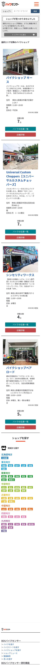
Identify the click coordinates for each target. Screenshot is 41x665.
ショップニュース (10, 653)
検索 (35, 11)
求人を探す (7, 659)
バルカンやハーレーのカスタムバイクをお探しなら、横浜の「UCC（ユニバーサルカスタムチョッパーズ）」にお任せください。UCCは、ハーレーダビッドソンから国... (20, 193)
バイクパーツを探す (11, 647)
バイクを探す (8, 644)
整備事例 (6, 656)
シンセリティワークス (20, 275)
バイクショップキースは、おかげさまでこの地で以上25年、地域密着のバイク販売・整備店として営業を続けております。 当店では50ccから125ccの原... (20, 91)
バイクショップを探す (12, 650)
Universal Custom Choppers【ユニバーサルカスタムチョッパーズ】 (20, 178)
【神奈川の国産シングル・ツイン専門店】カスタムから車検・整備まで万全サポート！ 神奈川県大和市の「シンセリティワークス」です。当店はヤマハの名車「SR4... (20, 284)
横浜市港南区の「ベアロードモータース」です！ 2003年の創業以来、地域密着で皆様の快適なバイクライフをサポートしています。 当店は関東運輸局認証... (20, 381)
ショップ (6, 11)
